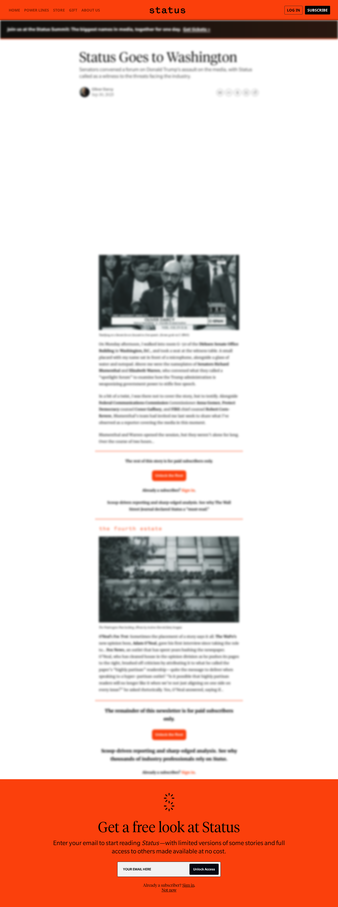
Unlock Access (204, 869)
